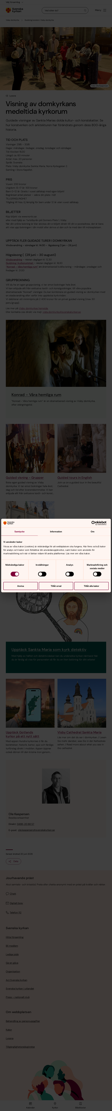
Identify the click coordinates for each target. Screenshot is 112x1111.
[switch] (42, 574)
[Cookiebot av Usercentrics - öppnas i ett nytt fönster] (96, 523)
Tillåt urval (56, 586)
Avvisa (20, 586)
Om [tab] (92, 531)
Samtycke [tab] (19, 531)
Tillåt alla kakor (91, 586)
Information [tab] (56, 531)
